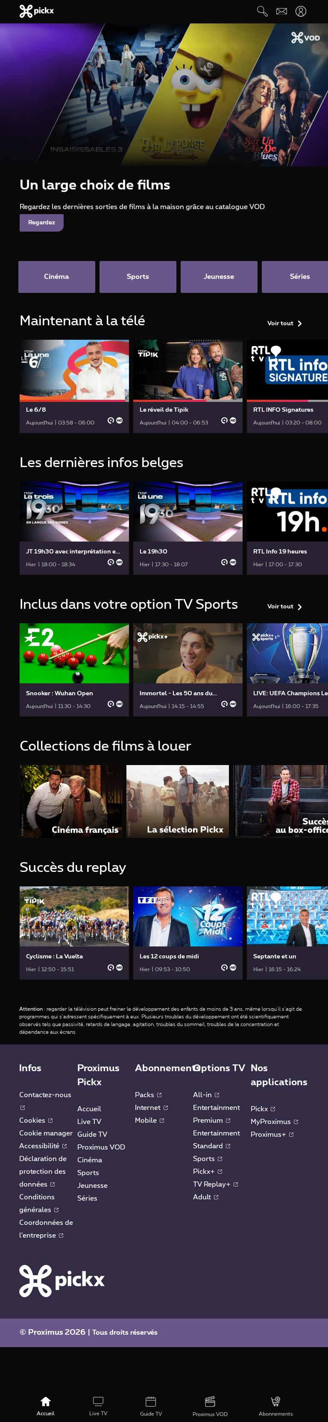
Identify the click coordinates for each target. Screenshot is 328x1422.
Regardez (41, 223)
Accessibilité (40, 1146)
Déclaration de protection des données (43, 1171)
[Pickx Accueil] (62, 1280)
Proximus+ (269, 1134)
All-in (203, 1095)
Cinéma (89, 1160)
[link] (74, 386)
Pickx (260, 1109)
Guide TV (92, 1134)
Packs (145, 1095)
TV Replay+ (212, 1184)
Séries (87, 1198)
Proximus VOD (101, 1147)
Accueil (89, 1109)
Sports (88, 1173)
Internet (148, 1107)
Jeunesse (92, 1185)
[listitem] (71, 801)
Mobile (146, 1120)
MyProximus (272, 1121)
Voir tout (280, 324)
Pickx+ (205, 1171)
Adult (203, 1197)
